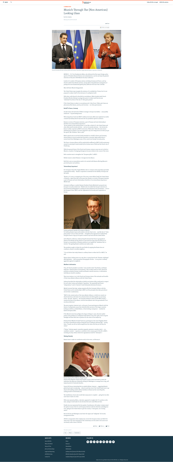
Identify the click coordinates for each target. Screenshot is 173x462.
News (67, 441)
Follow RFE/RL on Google (152, 2)
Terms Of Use (48, 446)
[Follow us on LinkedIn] (107, 442)
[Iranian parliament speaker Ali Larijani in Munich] (86, 228)
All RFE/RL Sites (48, 454)
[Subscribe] (113, 442)
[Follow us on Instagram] (94, 442)
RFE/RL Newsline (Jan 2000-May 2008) (75, 454)
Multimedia (68, 449)
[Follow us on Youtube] (87, 442)
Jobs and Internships (49, 449)
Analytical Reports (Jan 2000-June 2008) (75, 456)
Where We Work (49, 443)
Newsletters (68, 446)
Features (68, 443)
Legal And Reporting (49, 451)
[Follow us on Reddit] (91, 442)
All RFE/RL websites (164, 2)
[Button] (107, 23)
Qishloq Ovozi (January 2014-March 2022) (75, 451)
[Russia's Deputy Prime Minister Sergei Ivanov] (86, 376)
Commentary (67, 6)
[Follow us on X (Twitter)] (100, 442)
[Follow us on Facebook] (104, 442)
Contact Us (47, 456)
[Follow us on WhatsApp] (110, 442)
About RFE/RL (48, 441)
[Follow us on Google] (97, 442)
